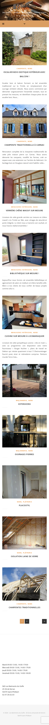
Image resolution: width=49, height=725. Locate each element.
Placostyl (24, 505)
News (30, 69)
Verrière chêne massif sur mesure (24, 210)
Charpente (21, 69)
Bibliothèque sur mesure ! (24, 273)
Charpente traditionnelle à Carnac (24, 145)
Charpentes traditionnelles (24, 607)
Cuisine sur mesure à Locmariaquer (24, 336)
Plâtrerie (27, 502)
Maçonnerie (21, 400)
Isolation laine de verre (24, 556)
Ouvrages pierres (24, 454)
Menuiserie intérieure (21, 207)
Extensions (24, 404)
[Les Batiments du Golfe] (24, 7)
